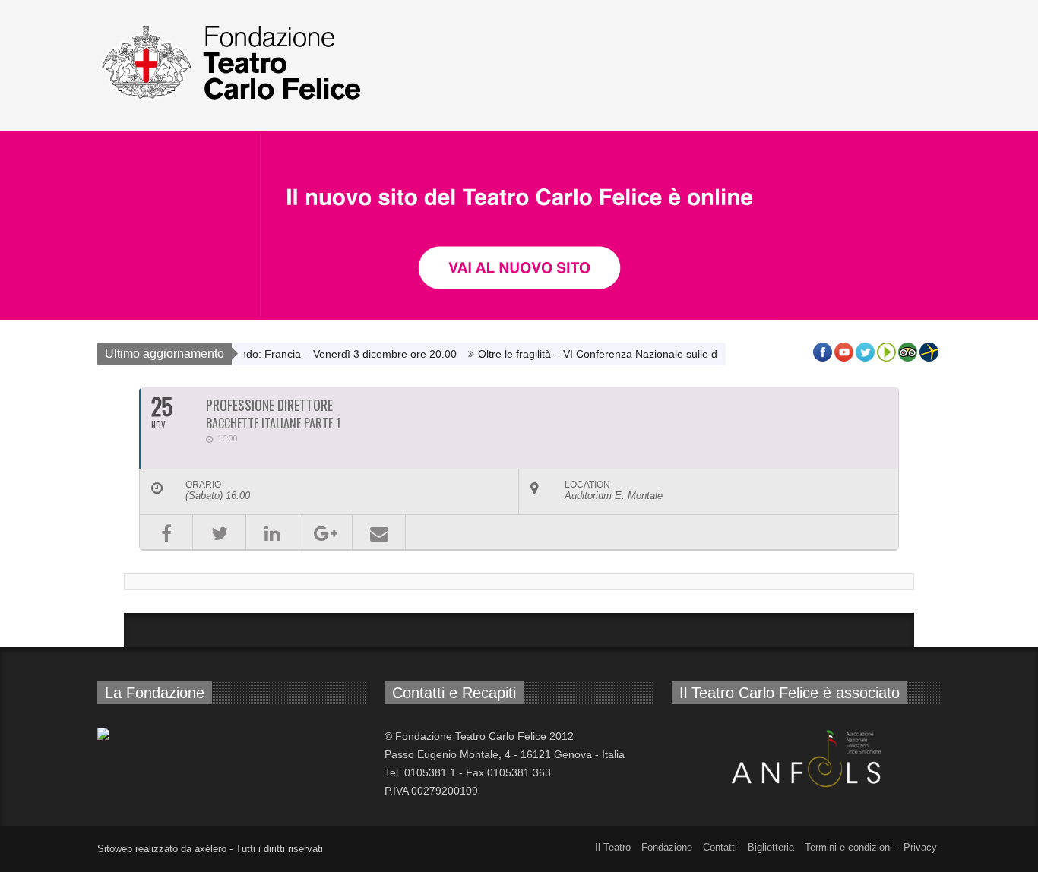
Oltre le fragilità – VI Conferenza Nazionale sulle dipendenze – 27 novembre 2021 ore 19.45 (685, 354)
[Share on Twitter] (219, 532)
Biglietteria (771, 847)
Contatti (720, 847)
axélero (210, 849)
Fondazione (666, 847)
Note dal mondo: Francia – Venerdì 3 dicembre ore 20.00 (305, 354)
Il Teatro (613, 847)
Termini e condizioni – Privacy (871, 847)
